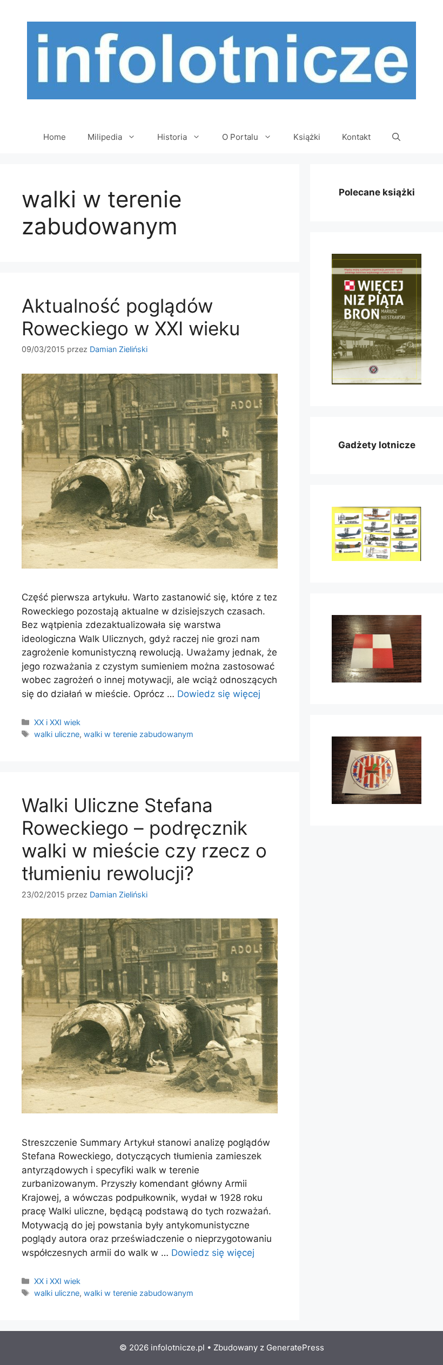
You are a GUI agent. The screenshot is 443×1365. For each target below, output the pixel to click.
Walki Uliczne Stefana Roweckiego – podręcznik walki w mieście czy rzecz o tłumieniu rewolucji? (144, 839)
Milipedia (105, 137)
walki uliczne (56, 734)
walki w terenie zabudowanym (138, 734)
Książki (306, 137)
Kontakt (356, 137)
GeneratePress (295, 1347)
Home (54, 137)
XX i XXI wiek (57, 722)
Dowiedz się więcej (218, 693)
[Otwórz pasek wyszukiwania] (396, 137)
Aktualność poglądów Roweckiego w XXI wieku (131, 317)
